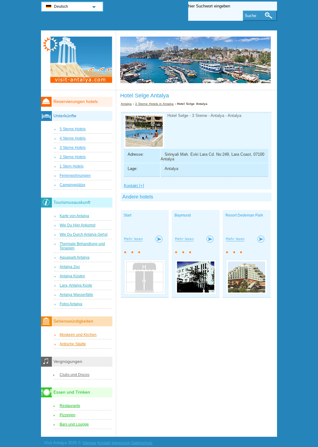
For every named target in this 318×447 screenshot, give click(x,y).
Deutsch (61, 6)
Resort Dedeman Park (244, 215)
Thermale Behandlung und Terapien (82, 246)
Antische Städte (73, 344)
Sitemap (89, 443)
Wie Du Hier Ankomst (77, 225)
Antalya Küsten (72, 276)
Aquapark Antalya (74, 257)
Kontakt (104, 443)
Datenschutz (141, 443)
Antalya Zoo (70, 267)
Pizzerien (67, 415)
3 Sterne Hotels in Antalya (154, 103)
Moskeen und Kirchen (78, 335)
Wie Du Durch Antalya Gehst (83, 234)
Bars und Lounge (74, 424)
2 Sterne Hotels (73, 157)
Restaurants (70, 406)
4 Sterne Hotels (73, 138)
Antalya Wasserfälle (76, 295)
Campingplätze (72, 185)
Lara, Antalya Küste (76, 285)
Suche (250, 15)
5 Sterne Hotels (73, 129)
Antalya (126, 103)
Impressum (120, 443)
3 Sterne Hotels (73, 147)
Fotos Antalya (71, 304)
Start (127, 215)
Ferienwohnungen (75, 175)
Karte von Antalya (74, 216)
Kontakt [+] (134, 185)
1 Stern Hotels (72, 166)
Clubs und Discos (74, 375)
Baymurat (183, 215)
